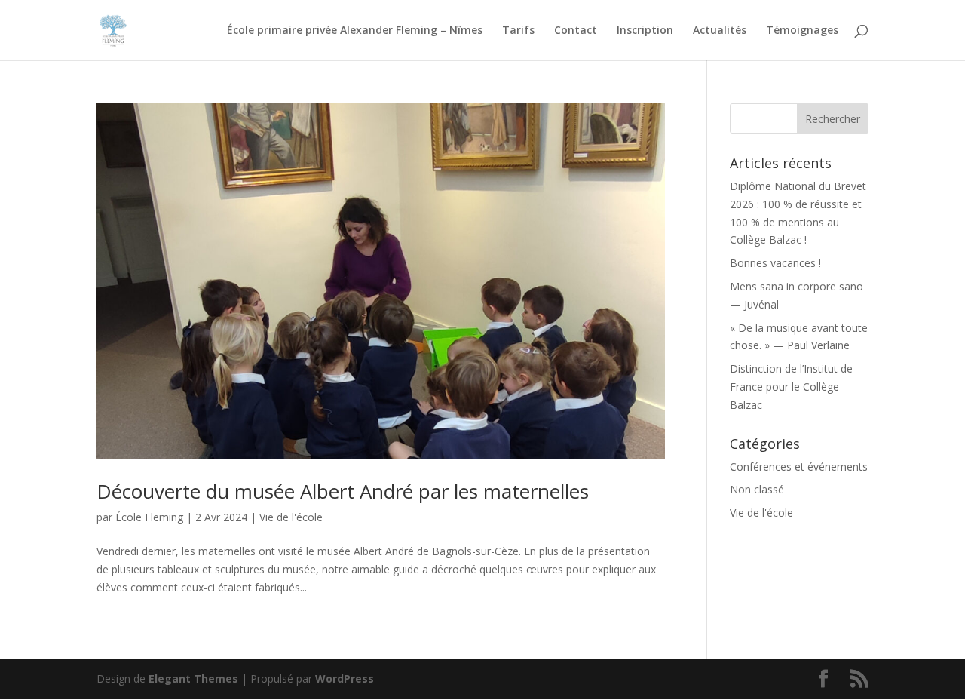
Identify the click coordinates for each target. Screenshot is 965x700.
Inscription (645, 31)
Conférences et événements (799, 466)
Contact (575, 31)
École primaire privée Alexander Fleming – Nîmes (354, 31)
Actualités (719, 31)
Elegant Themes (193, 678)
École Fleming (149, 517)
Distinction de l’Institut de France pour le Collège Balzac (791, 386)
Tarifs (518, 31)
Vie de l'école (291, 517)
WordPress (344, 678)
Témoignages (802, 31)
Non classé (757, 489)
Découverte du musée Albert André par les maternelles (342, 491)
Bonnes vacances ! (775, 263)
